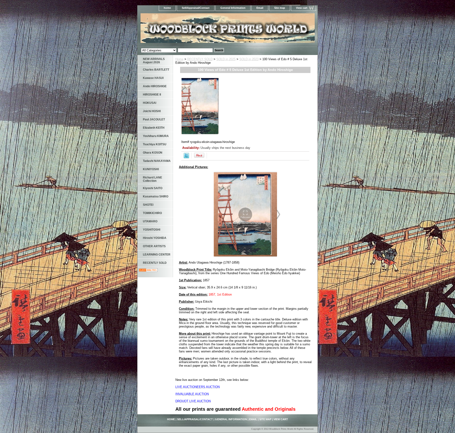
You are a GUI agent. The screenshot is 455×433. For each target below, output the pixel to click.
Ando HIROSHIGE (155, 86)
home (167, 7)
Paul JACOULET (154, 119)
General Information (233, 7)
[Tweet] (186, 157)
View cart (301, 7)
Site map (279, 7)
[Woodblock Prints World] (196, 29)
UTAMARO (150, 221)
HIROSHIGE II (152, 94)
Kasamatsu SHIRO (155, 196)
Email (259, 7)
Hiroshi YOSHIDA (154, 238)
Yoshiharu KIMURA (156, 136)
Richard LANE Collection (152, 179)
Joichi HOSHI (152, 111)
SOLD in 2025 (226, 59)
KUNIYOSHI (151, 169)
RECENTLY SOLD (200, 59)
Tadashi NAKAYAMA (157, 161)
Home (179, 59)
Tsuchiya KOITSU (154, 144)
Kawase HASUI (153, 78)
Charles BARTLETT (156, 69)
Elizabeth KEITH (153, 127)
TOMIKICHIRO (152, 213)
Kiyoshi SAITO (152, 188)
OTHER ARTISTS (154, 246)
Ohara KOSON (152, 152)
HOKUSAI (149, 103)
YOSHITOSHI (151, 229)
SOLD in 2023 (249, 59)
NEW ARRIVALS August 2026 (154, 60)
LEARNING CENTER (156, 254)
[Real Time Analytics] (148, 271)
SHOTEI (148, 204)
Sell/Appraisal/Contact (195, 7)
